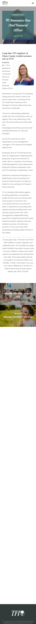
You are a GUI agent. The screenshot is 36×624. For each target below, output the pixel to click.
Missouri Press (18, 15)
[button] (33, 3)
